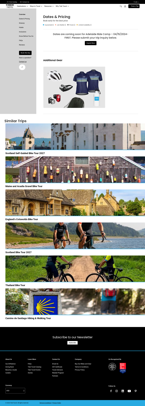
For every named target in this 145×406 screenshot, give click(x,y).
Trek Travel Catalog (34, 367)
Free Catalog (13, 2)
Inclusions (22, 32)
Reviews (22, 45)
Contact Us (25, 2)
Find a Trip (134, 6)
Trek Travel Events (34, 370)
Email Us (55, 364)
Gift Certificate (57, 367)
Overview (22, 14)
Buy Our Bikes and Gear (83, 364)
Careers (8, 373)
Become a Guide (11, 370)
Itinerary (22, 23)
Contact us (23, 62)
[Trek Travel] (9, 6)
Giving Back (9, 367)
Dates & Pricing (24, 19)
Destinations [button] (21, 6)
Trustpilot (112, 376)
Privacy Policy (80, 370)
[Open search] (121, 6)
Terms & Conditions (81, 367)
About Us (8, 359)
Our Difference (10, 364)
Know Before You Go (26, 36)
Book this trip (25, 53)
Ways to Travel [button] (35, 6)
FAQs (21, 40)
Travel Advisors (57, 370)
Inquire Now (91, 43)
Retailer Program (58, 373)
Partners (55, 376)
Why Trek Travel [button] (61, 6)
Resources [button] (48, 6)
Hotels (21, 27)
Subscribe (72, 343)
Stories (30, 373)
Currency (8, 385)
